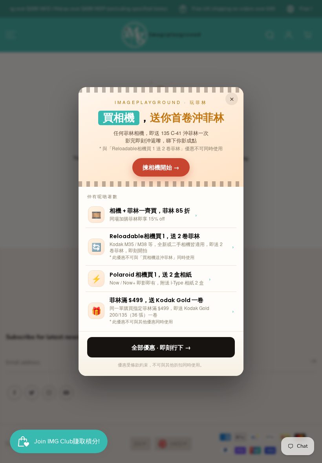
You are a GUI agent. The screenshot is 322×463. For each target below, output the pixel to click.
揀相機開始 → (161, 167)
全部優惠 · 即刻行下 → (161, 347)
